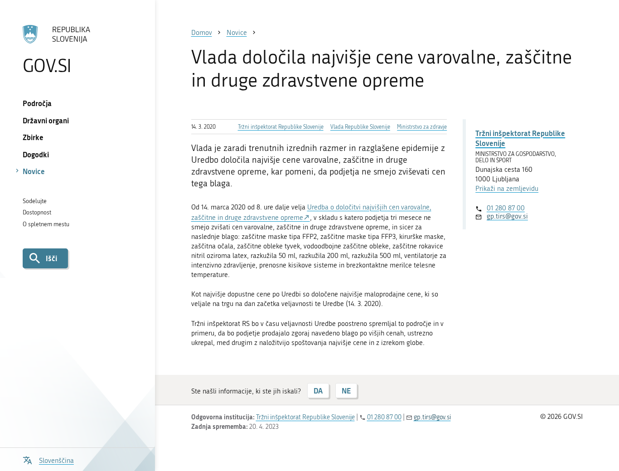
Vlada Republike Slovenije (360, 127)
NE (346, 390)
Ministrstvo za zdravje (422, 127)
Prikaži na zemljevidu (506, 189)
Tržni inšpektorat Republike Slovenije (281, 127)
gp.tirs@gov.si (507, 216)
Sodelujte (35, 201)
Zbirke (33, 137)
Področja (37, 103)
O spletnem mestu (46, 224)
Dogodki (36, 154)
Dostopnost (37, 212)
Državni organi (46, 120)
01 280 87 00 (506, 208)
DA (318, 390)
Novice (34, 171)
